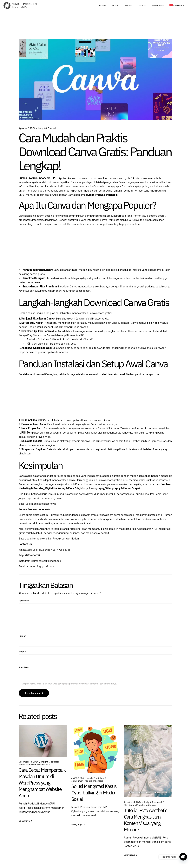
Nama (22, 636)
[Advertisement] (95, 246)
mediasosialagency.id (43, 503)
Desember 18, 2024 (28, 761)
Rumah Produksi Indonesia (90, 484)
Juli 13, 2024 (77, 778)
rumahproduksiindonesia (46, 560)
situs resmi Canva (72, 318)
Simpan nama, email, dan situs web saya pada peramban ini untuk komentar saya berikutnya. (69, 684)
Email (22, 651)
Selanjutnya (24, 820)
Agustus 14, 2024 (132, 802)
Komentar (24, 600)
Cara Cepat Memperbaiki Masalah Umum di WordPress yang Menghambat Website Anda (42, 783)
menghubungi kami (51, 498)
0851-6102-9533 (41, 549)
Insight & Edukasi (47, 128)
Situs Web (24, 667)
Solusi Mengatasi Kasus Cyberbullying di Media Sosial (94, 792)
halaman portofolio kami (79, 493)
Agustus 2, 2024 (27, 128)
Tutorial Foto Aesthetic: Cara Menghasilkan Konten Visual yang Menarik (146, 820)
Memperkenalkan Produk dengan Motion (55, 538)
